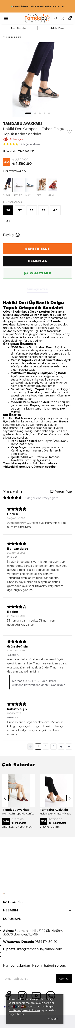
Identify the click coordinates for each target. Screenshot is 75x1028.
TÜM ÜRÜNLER (12, 37)
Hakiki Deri (57, 28)
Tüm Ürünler (18, 28)
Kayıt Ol (64, 978)
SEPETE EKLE (37, 248)
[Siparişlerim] (62, 18)
